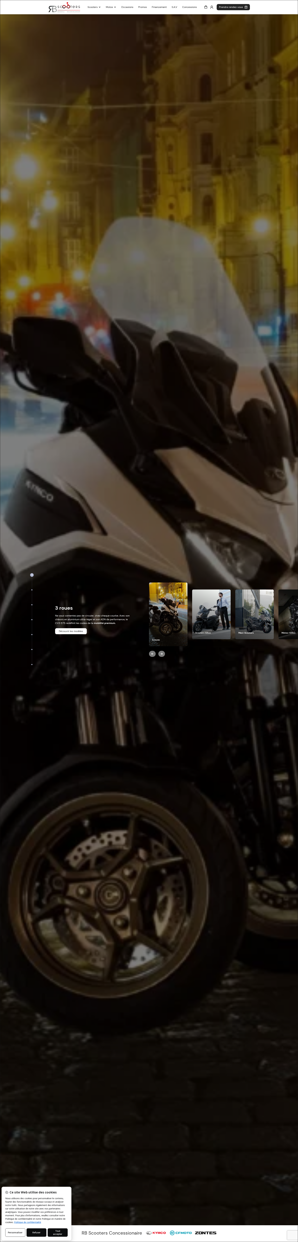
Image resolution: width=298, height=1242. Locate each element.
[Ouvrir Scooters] (99, 7)
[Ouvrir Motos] (115, 7)
